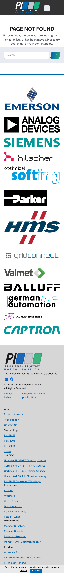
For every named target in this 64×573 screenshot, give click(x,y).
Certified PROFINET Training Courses (24, 465)
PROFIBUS (9, 440)
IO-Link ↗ (9, 446)
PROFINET (9, 435)
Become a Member (15, 536)
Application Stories (15, 511)
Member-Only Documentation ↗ (22, 541)
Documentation (13, 506)
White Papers (11, 501)
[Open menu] (47, 8)
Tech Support (11, 419)
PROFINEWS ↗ (12, 517)
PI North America (13, 414)
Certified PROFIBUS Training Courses (24, 471)
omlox (7, 451)
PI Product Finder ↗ (15, 563)
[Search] (55, 55)
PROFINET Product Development (22, 557)
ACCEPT (36, 570)
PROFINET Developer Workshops (22, 481)
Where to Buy (12, 552)
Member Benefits (13, 531)
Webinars (9, 495)
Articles (8, 490)
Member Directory (14, 526)
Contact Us (10, 425)
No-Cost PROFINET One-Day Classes (25, 460)
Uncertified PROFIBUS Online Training (25, 476)
